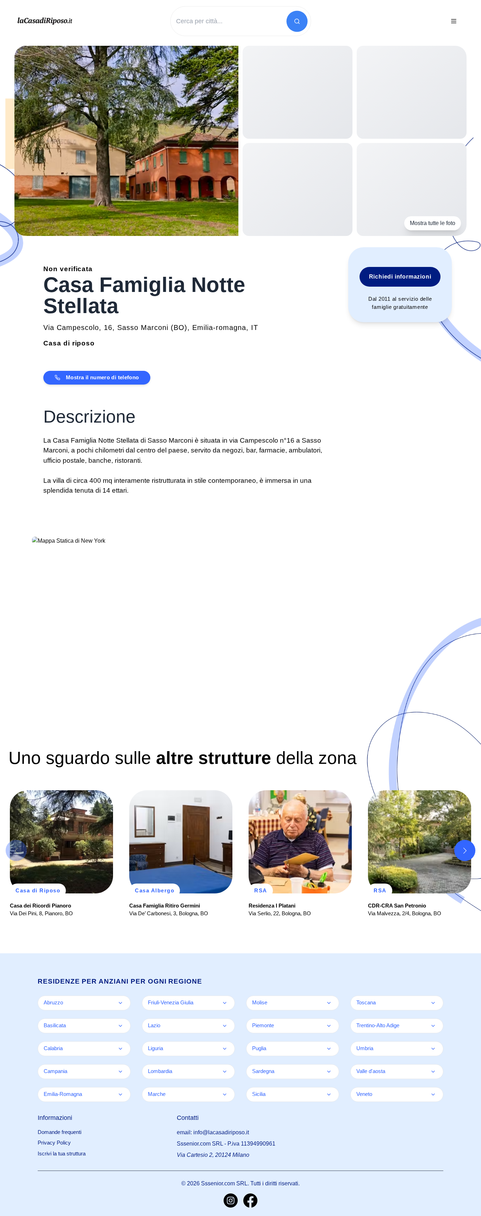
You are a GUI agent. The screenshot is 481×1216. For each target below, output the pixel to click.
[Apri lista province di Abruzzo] (120, 1003)
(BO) (179, 327)
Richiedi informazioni (400, 277)
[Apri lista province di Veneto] (433, 1094)
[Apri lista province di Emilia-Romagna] (120, 1094)
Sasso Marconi (142, 327)
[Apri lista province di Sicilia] (329, 1094)
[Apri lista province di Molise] (329, 1003)
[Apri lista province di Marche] (224, 1094)
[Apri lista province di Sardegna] (329, 1071)
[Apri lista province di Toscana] (433, 1003)
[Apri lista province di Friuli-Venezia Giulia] (224, 1003)
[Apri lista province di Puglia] (329, 1048)
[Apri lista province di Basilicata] (120, 1026)
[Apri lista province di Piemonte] (329, 1026)
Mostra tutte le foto (432, 223)
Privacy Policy (54, 1143)
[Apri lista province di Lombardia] (224, 1071)
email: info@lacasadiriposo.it (213, 1132)
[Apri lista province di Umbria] (433, 1048)
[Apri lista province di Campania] (120, 1071)
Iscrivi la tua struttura (62, 1153)
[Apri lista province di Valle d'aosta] (433, 1071)
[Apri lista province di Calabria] (120, 1048)
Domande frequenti (59, 1132)
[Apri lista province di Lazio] (224, 1026)
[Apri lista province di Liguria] (224, 1048)
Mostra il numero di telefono (102, 377)
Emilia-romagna (219, 327)
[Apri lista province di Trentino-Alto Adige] (433, 1026)
